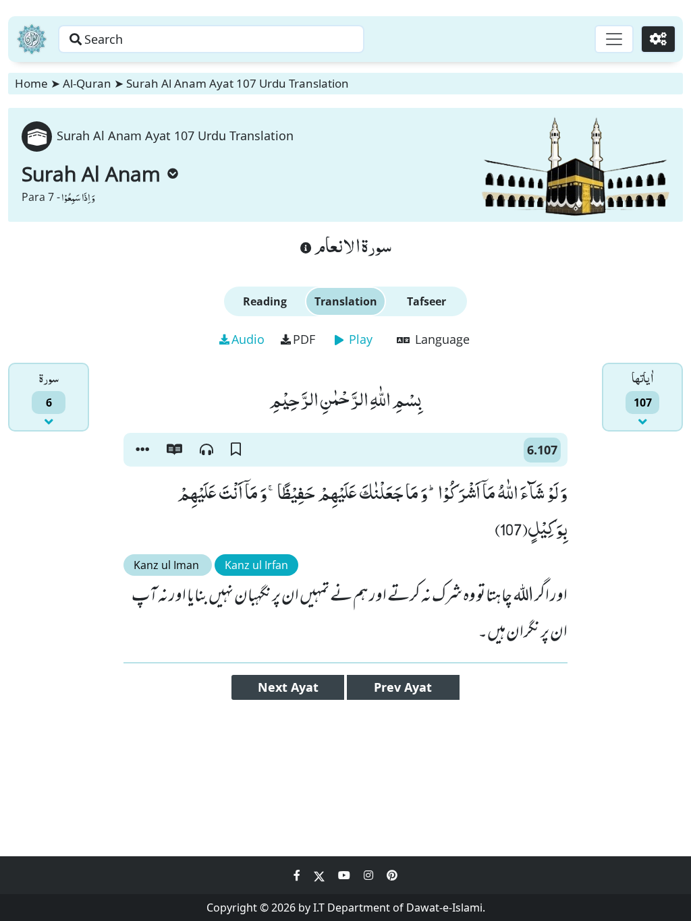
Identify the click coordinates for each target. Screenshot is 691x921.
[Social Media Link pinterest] (392, 875)
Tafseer (426, 301)
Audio (248, 339)
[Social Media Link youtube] (345, 875)
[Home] (32, 39)
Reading (265, 301)
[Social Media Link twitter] (320, 875)
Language (441, 339)
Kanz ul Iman (168, 565)
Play (359, 339)
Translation (345, 301)
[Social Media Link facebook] (298, 875)
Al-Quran (87, 83)
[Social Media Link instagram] (370, 875)
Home (31, 83)
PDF (304, 339)
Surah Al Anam (91, 173)
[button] (142, 450)
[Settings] (658, 39)
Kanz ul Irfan (256, 565)
